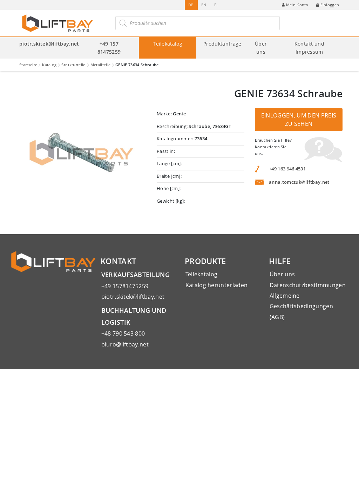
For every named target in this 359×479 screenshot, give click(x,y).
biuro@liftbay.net (125, 344)
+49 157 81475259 (109, 47)
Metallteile (100, 64)
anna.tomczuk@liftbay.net (299, 182)
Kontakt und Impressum (309, 47)
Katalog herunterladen (216, 285)
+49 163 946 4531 (287, 169)
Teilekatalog (167, 43)
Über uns (261, 47)
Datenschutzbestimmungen (308, 285)
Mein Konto (297, 5)
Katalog (49, 64)
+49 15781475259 (125, 286)
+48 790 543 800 (123, 333)
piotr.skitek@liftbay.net (49, 43)
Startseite (28, 64)
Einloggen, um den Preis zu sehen (298, 120)
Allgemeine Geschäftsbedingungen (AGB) (301, 306)
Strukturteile (73, 64)
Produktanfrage (222, 43)
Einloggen (329, 5)
